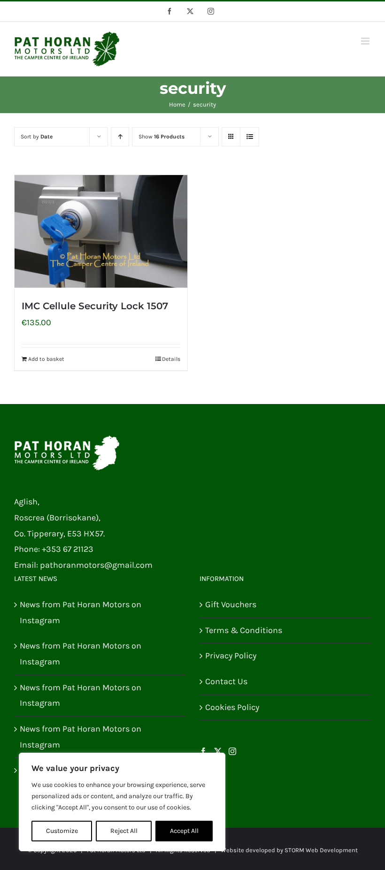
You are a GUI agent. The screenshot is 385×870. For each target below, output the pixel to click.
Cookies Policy (232, 707)
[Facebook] (203, 751)
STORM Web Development (321, 850)
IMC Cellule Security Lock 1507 (95, 306)
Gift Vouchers (230, 604)
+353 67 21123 (67, 549)
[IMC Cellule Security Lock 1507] (101, 231)
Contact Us (226, 681)
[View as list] (249, 137)
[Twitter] (218, 751)
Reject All (124, 831)
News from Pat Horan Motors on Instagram (80, 612)
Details (171, 359)
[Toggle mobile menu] (366, 41)
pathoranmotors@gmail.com (96, 565)
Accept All (184, 831)
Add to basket (46, 359)
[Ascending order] (120, 136)
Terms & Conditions (243, 630)
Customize (62, 831)
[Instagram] (232, 751)
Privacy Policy (230, 655)
